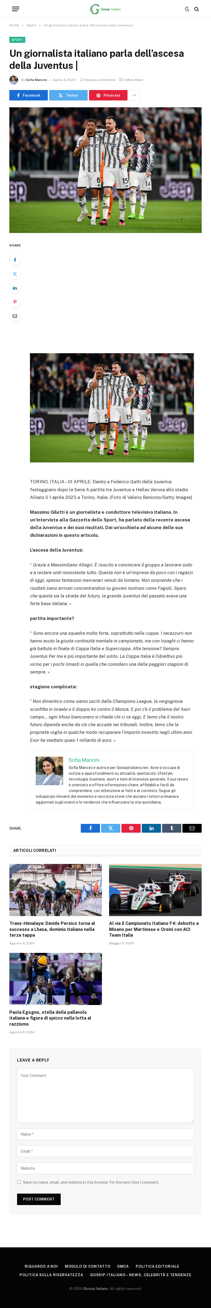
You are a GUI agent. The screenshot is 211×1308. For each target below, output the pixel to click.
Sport (17, 39)
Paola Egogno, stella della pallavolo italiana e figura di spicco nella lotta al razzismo (50, 1018)
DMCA (123, 1266)
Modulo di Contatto (87, 1266)
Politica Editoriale (157, 1266)
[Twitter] (14, 273)
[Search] (196, 9)
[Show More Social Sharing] (134, 95)
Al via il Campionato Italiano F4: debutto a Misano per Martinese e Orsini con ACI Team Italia (154, 929)
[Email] (14, 315)
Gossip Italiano (95, 1289)
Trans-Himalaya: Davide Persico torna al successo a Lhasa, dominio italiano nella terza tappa (52, 929)
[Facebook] (14, 259)
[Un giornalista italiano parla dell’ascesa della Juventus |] (105, 170)
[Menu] (15, 9)
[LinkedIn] (14, 287)
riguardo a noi (41, 1266)
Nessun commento (100, 80)
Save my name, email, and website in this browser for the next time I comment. (91, 1182)
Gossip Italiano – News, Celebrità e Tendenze (140, 1275)
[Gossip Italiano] (105, 9)
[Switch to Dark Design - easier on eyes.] (187, 9)
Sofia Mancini (36, 80)
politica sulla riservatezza (51, 1275)
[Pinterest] (14, 301)
